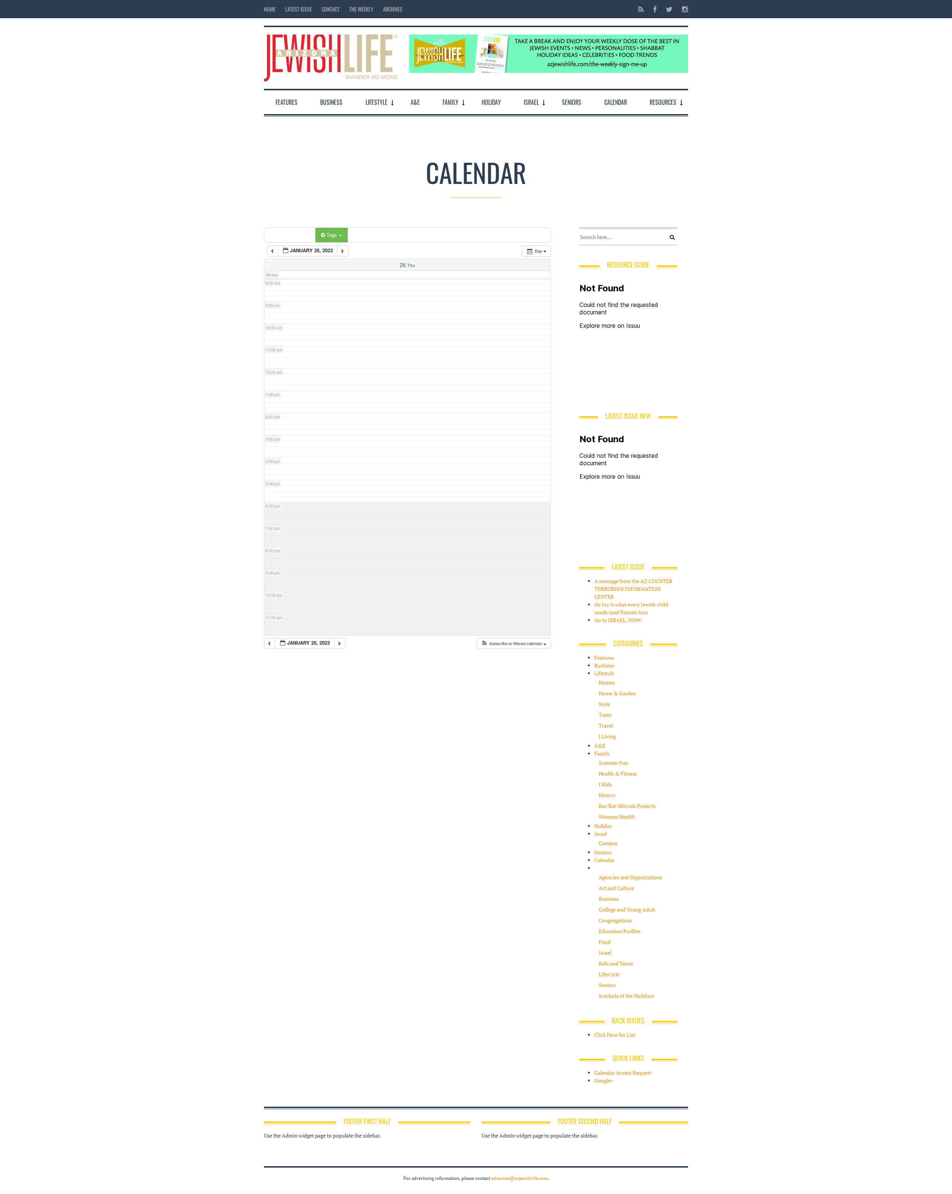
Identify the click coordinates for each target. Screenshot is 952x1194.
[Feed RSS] (641, 9)
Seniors (571, 102)
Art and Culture (616, 888)
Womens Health (617, 816)
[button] (513, 643)
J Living (607, 736)
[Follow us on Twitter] (669, 9)
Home (270, 9)
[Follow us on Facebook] (655, 9)
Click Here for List (614, 1034)
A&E (415, 102)
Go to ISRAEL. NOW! (618, 620)
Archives (392, 9)
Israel (531, 102)
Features (287, 102)
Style (604, 704)
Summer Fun (613, 762)
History (607, 795)
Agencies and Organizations (630, 877)
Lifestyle (376, 102)
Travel (606, 725)
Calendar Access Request (622, 1072)
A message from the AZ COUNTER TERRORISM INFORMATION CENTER (633, 588)
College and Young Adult (627, 909)
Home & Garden (617, 693)
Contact (331, 9)
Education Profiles (619, 931)
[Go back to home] (331, 56)
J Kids (605, 784)
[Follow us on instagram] (683, 9)
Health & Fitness (618, 773)
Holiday (491, 102)
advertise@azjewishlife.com (519, 1178)
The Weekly (361, 9)
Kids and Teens (616, 963)
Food (605, 941)
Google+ (603, 1080)
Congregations (615, 920)
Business (331, 102)
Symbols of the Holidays (626, 995)
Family (451, 102)
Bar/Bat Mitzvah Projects (627, 805)
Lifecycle (609, 974)
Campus (608, 843)
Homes (607, 682)
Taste (605, 714)
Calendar (615, 102)
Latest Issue (298, 9)
